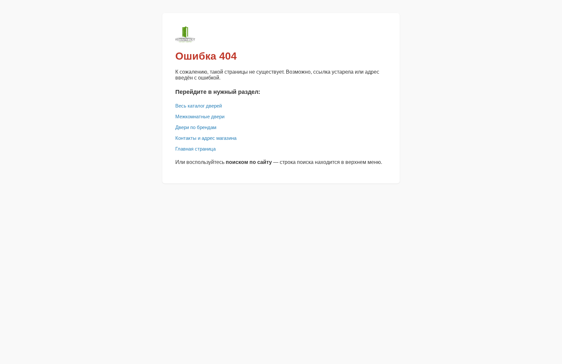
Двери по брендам (195, 127)
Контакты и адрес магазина (205, 138)
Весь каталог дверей (198, 106)
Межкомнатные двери (199, 116)
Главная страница (195, 149)
